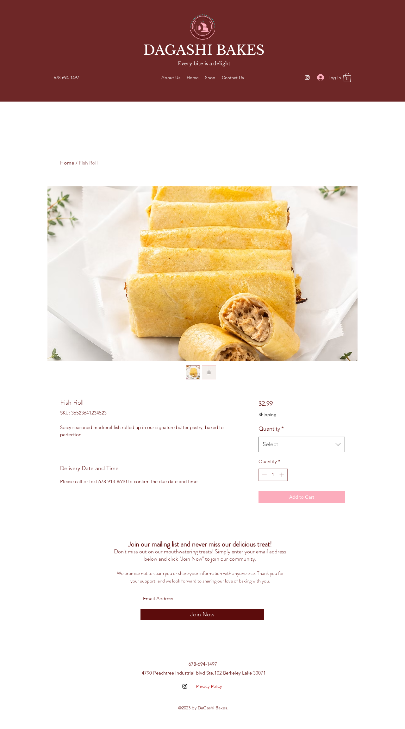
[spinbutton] (273, 475)
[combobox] (302, 444)
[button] (347, 77)
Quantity (271, 428)
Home (67, 163)
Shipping (268, 414)
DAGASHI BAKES (204, 50)
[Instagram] (307, 77)
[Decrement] (263, 475)
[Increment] (282, 475)
